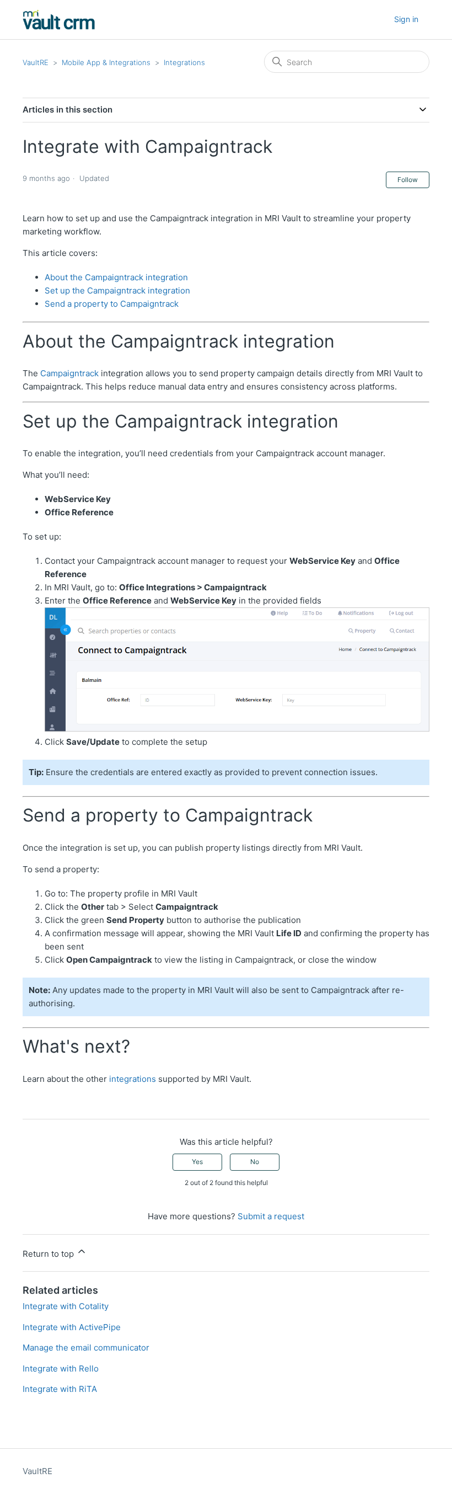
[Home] (59, 19)
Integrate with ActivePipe (72, 1327)
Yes (197, 1161)
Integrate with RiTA (60, 1389)
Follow (407, 179)
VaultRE (36, 62)
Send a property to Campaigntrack (112, 303)
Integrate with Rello (61, 1368)
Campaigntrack (69, 373)
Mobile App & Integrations (106, 62)
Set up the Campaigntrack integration (117, 290)
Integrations (184, 62)
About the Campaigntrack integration (116, 277)
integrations (132, 1079)
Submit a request (271, 1216)
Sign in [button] (406, 19)
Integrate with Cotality (66, 1306)
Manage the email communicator (86, 1347)
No (254, 1161)
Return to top (49, 1253)
